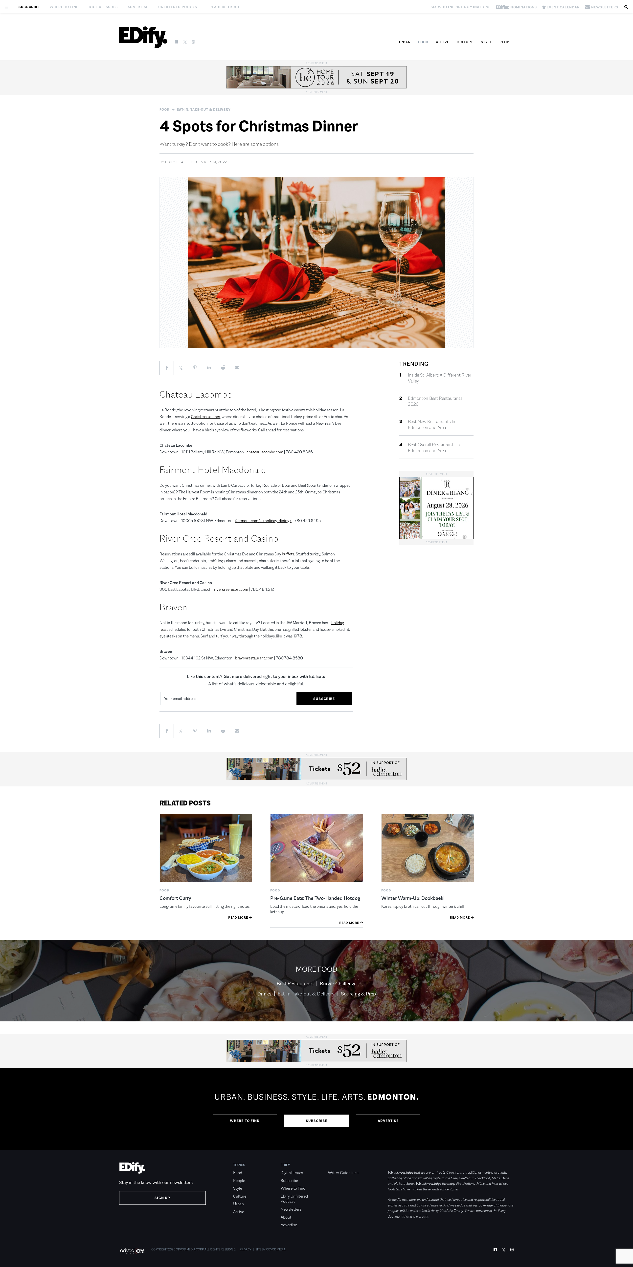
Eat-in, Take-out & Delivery (204, 109)
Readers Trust (224, 7)
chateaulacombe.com (265, 452)
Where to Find (64, 7)
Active (442, 42)
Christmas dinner (205, 416)
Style (486, 42)
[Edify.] (143, 37)
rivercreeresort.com (231, 589)
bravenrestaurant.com (254, 658)
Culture (465, 42)
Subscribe (29, 7)
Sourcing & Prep (358, 994)
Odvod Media (276, 1249)
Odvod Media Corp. (190, 1249)
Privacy (245, 1249)
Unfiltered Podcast (179, 7)
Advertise (138, 7)
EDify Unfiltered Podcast (294, 1199)
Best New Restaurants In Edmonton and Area (431, 424)
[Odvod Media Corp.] (132, 1251)
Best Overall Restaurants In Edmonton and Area (434, 448)
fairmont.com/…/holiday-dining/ (263, 520)
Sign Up (162, 1198)
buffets (288, 554)
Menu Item (337, 1165)
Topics (239, 1165)
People (506, 42)
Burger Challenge (338, 983)
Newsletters (291, 1209)
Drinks (264, 994)
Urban (404, 42)
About (286, 1217)
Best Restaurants (295, 983)
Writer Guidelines (343, 1172)
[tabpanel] (316, 1109)
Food (423, 42)
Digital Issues (103, 7)
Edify (285, 1165)
